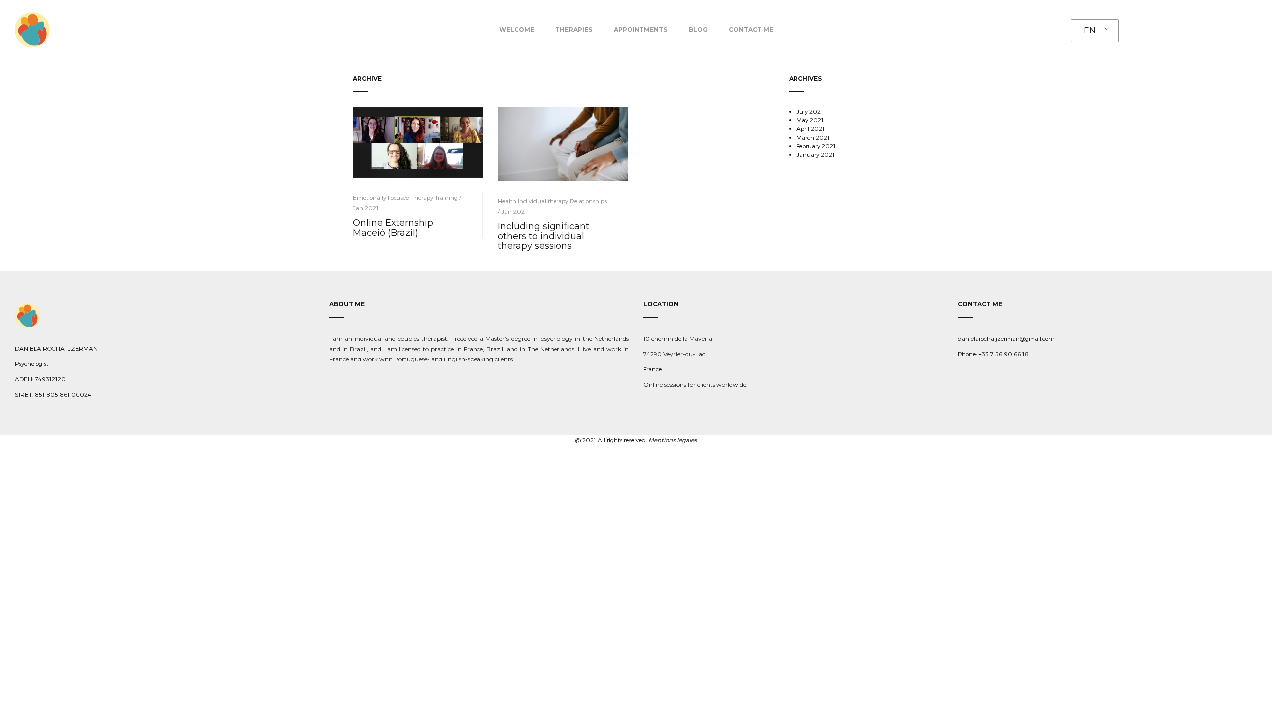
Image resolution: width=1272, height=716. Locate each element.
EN (1090, 30)
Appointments (640, 29)
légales (686, 439)
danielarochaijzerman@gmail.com (1006, 338)
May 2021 (810, 119)
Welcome (516, 29)
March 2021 (813, 137)
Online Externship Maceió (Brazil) (393, 227)
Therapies (574, 29)
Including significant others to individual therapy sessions (543, 236)
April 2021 (810, 128)
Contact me (751, 29)
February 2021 (816, 145)
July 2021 (809, 111)
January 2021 (815, 154)
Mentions (661, 439)
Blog (698, 29)
